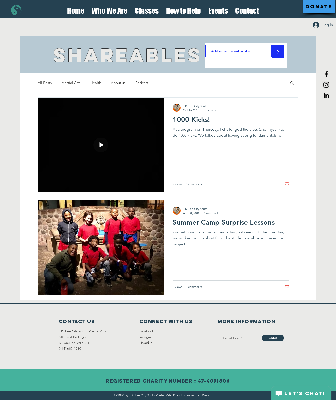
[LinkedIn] (326, 95)
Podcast (141, 82)
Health (95, 82)
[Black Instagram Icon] (326, 85)
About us (118, 82)
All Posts (45, 82)
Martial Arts (70, 82)
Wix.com (208, 395)
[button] (109, 9)
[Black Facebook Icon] (326, 74)
